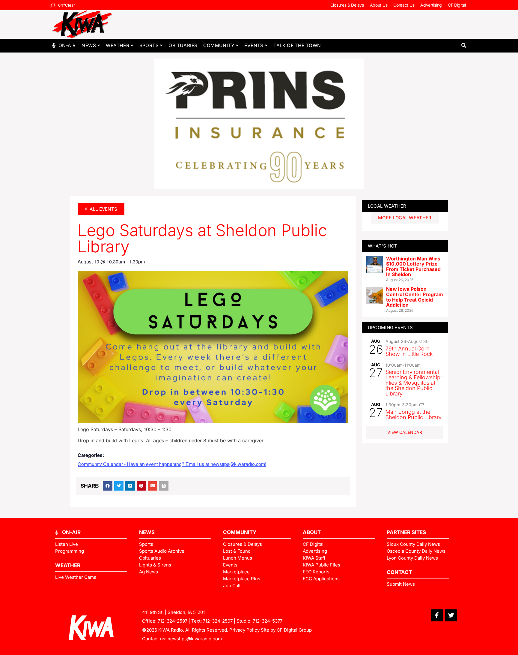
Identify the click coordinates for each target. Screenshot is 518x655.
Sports (149, 45)
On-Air (67, 45)
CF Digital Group (294, 630)
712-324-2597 (172, 621)
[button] (463, 45)
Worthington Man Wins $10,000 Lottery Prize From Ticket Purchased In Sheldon (413, 267)
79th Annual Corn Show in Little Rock (409, 351)
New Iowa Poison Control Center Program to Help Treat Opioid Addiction (414, 297)
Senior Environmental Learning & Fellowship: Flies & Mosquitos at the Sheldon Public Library (414, 383)
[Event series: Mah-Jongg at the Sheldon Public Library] (421, 404)
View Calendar (404, 432)
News (89, 45)
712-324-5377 (267, 621)
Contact (399, 572)
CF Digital (457, 5)
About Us (379, 5)
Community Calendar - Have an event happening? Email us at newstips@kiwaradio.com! (172, 464)
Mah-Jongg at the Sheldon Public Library (414, 414)
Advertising (431, 5)
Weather (117, 45)
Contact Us (403, 5)
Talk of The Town (297, 45)
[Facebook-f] (437, 615)
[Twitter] (451, 615)
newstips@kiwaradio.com (195, 638)
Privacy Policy (244, 630)
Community (218, 45)
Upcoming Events (390, 327)
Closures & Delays (347, 5)
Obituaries (182, 45)
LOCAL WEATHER (387, 206)
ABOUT (312, 532)
